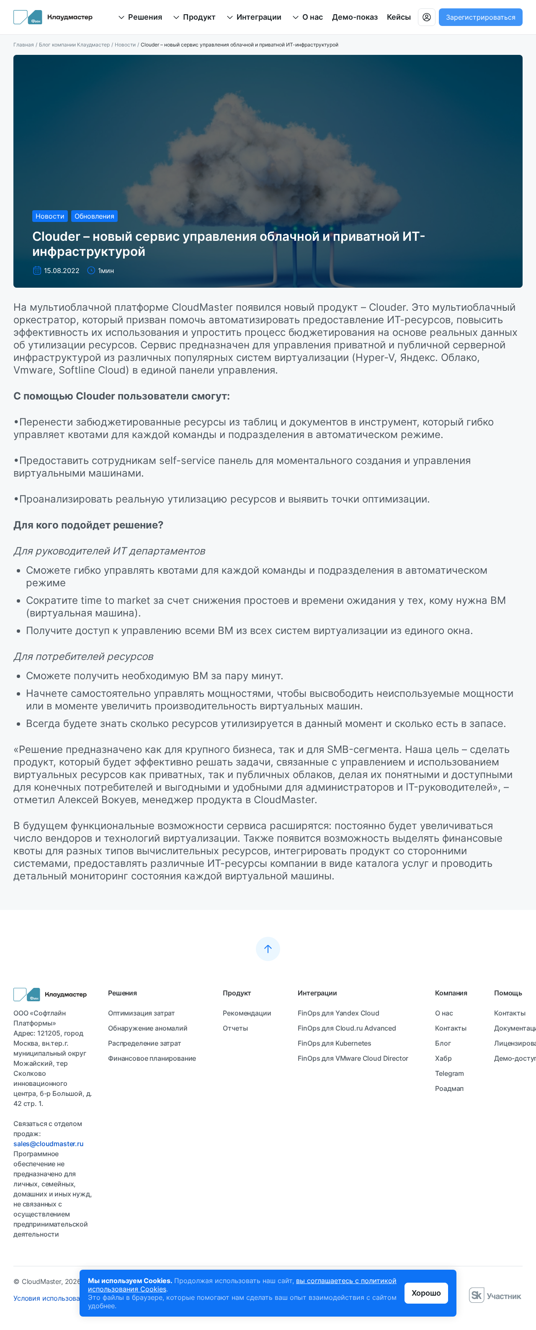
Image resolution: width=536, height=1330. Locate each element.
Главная (23, 44)
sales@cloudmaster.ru (48, 1143)
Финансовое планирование (152, 1058)
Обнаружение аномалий (148, 1028)
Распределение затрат (144, 1043)
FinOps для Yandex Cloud (338, 1013)
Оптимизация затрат (141, 1013)
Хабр (443, 1058)
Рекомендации (247, 1013)
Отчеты (235, 1028)
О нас (444, 1013)
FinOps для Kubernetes (334, 1043)
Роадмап (449, 1088)
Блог (443, 1043)
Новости (125, 44)
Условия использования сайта (62, 1298)
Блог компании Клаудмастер (74, 44)
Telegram (449, 1073)
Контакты (450, 1028)
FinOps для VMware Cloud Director (353, 1058)
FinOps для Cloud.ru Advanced (347, 1028)
